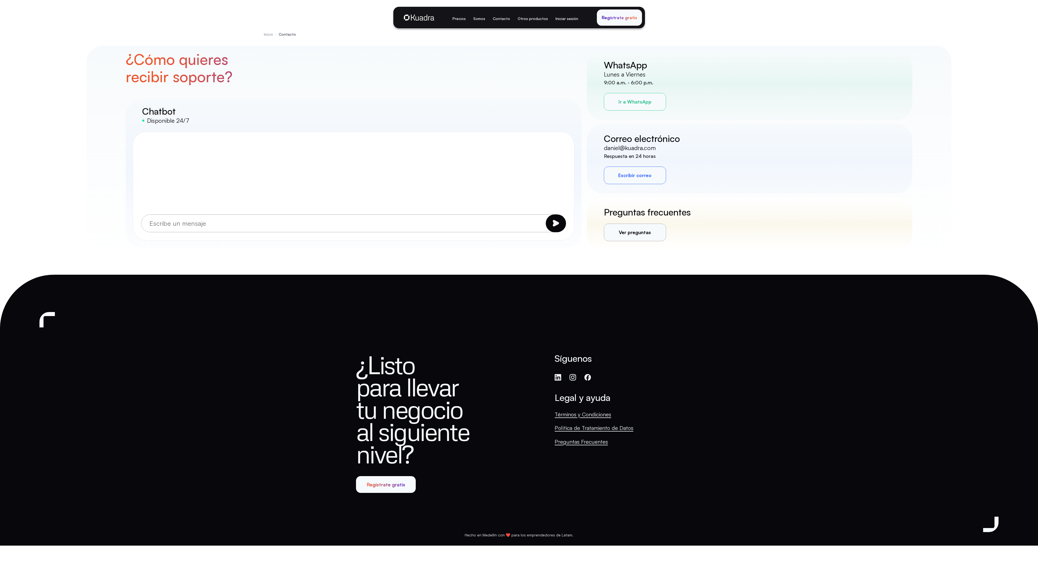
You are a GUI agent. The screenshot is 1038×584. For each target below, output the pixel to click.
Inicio (268, 34)
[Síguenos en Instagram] (573, 378)
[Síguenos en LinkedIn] (558, 378)
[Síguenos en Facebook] (587, 378)
